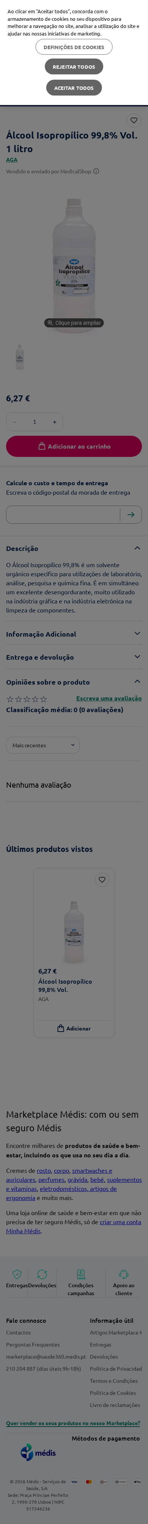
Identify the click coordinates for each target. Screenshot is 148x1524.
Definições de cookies (74, 47)
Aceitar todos (74, 88)
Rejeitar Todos (74, 66)
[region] (74, 52)
